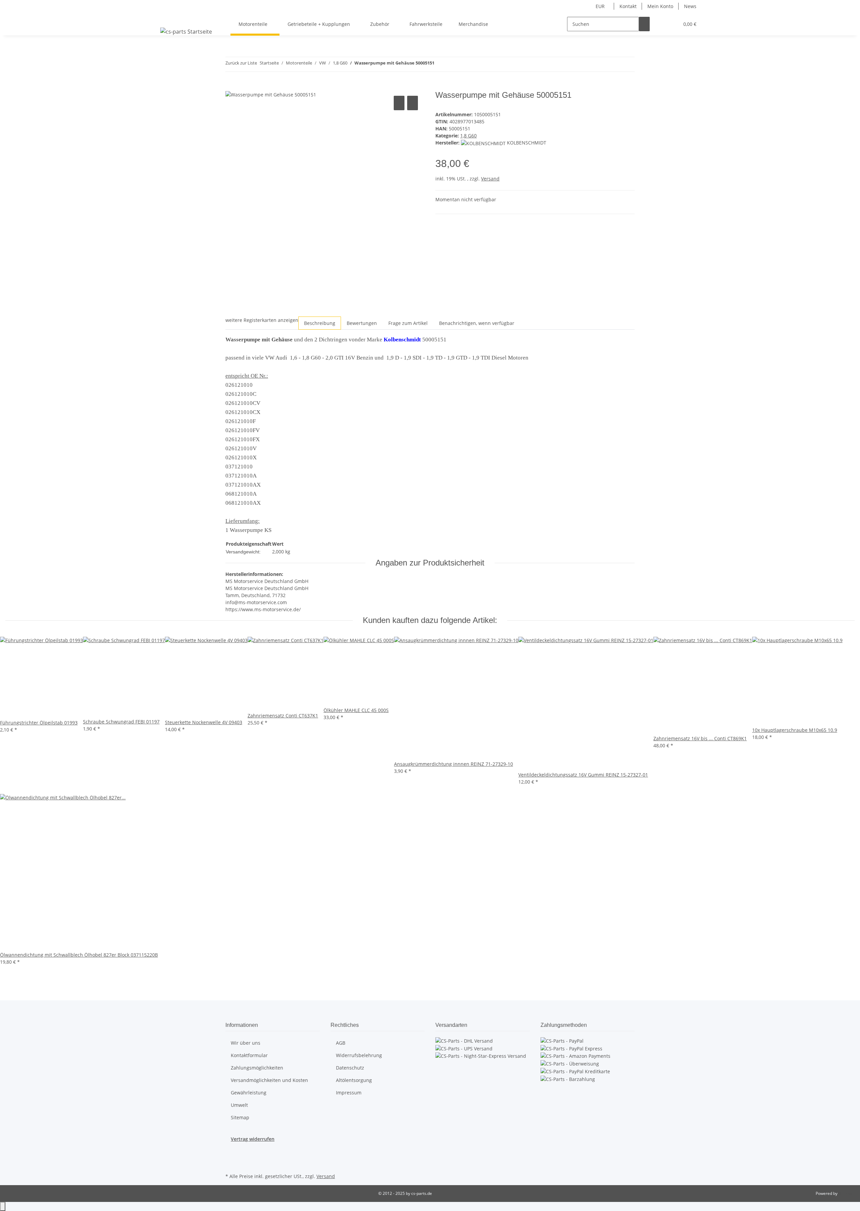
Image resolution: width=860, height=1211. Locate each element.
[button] (660, 24)
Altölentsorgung (354, 1080)
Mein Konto (660, 6)
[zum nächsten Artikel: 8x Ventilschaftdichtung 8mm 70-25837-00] (451, 64)
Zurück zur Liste (241, 63)
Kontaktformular (249, 1055)
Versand (490, 178)
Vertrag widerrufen (252, 1139)
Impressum (348, 1092)
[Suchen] (644, 24)
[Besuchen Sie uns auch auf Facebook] (230, 1155)
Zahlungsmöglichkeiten (257, 1067)
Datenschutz (350, 1067)
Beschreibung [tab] (319, 323)
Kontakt (628, 6)
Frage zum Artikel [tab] (408, 323)
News (690, 6)
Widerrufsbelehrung (359, 1055)
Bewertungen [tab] (362, 323)
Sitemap (240, 1117)
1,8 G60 (468, 135)
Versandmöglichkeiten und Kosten (269, 1080)
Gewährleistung (248, 1092)
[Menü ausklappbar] (166, 18)
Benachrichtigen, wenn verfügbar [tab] (476, 323)
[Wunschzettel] (671, 24)
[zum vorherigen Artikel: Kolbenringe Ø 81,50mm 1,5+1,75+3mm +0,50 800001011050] (439, 64)
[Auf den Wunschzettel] (412, 103)
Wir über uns (245, 1043)
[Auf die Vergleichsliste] (399, 103)
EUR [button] (601, 6)
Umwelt (239, 1105)
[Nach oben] (2, 1206)
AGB (340, 1043)
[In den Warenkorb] (230, 86)
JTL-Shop (846, 1193)
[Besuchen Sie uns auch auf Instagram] (230, 1163)
